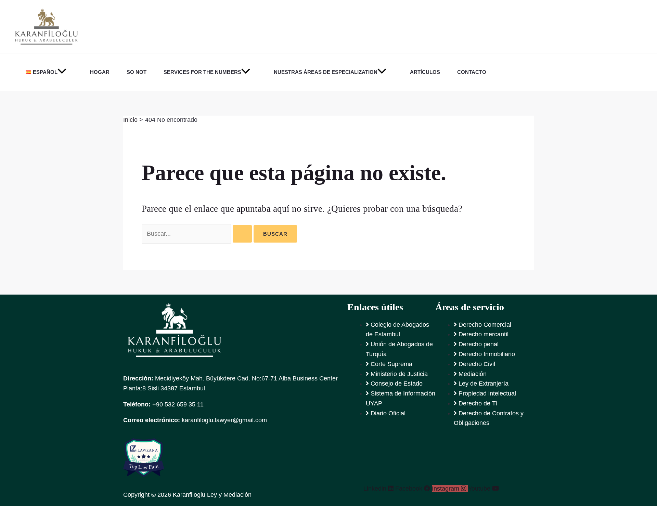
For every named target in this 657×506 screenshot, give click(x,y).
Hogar (100, 72)
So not (136, 72)
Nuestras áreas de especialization (325, 72)
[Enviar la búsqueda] (242, 234)
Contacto (471, 72)
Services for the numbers (202, 72)
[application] (61, 72)
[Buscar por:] (198, 233)
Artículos (425, 72)
